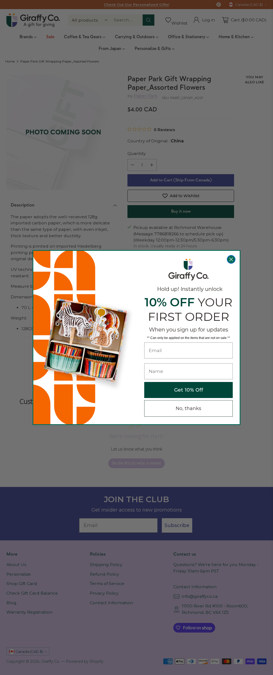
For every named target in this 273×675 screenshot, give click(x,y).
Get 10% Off (188, 390)
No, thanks (188, 408)
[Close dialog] (231, 259)
